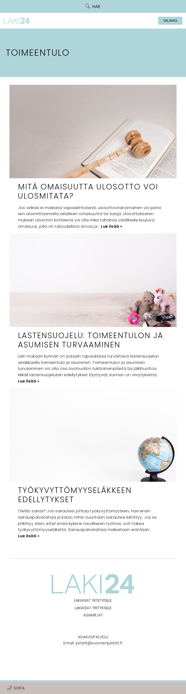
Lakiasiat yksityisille (93, 600)
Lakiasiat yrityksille (93, 608)
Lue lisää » (111, 226)
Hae (96, 7)
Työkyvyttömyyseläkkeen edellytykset (75, 495)
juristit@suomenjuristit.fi (99, 643)
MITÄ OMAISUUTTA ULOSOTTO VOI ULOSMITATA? (88, 191)
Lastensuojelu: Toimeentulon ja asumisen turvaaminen (90, 340)
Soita (19, 688)
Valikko (170, 21)
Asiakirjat (93, 615)
